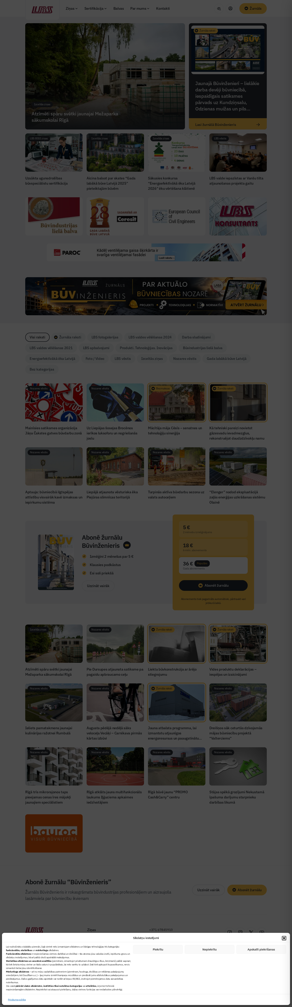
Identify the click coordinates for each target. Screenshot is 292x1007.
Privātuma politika (17, 999)
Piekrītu (158, 949)
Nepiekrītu (209, 949)
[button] (284, 938)
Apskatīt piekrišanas (261, 949)
